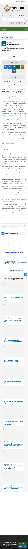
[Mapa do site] (22, 16)
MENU (4, 29)
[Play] (12, 77)
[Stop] (15, 77)
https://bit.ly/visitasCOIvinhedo (15, 111)
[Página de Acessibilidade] (24, 16)
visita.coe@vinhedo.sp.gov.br (9, 115)
